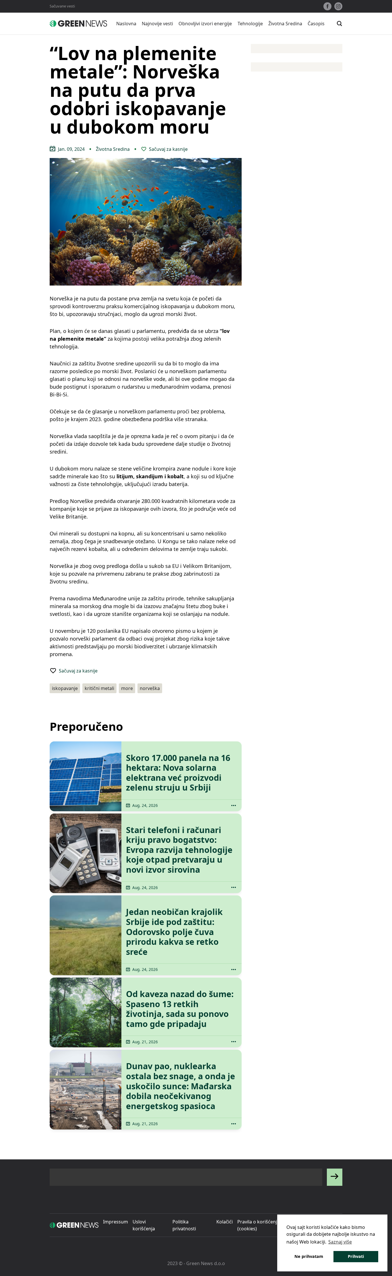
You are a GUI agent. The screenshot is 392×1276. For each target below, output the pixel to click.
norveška (150, 688)
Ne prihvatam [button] (308, 1256)
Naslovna (126, 23)
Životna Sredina (285, 23)
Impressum (115, 1222)
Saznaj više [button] (340, 1242)
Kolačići (224, 1222)
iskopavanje (65, 688)
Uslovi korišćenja (144, 1225)
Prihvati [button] (356, 1256)
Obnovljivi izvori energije (205, 23)
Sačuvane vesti (62, 6)
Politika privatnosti (184, 1225)
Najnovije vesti (157, 23)
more (127, 688)
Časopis (316, 23)
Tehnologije (250, 23)
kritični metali (99, 688)
